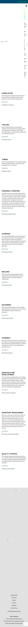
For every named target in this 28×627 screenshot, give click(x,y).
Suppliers (14, 605)
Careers (25, 54)
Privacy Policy (14, 608)
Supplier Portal (25, 75)
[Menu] (26, 5)
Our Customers (25, 26)
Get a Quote (25, 34)
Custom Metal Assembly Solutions (14, 618)
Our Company (24, 44)
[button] (26, 15)
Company (14, 597)
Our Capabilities (24, 14)
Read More (4, 102)
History (14, 600)
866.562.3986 (22, 1)
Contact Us (25, 67)
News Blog (25, 60)
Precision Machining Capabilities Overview (14, 621)
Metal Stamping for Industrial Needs (14, 623)
